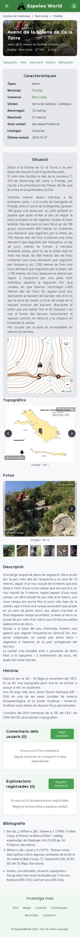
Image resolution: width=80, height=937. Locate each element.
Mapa (27, 908)
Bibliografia (65, 62)
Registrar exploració (61, 783)
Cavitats (41, 908)
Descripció (36, 62)
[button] (40, 365)
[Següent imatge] (72, 433)
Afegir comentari (62, 734)
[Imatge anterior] (8, 433)
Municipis (31, 915)
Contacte (49, 915)
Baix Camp (41, 16)
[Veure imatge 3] (36, 551)
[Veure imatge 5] (62, 551)
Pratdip (58, 16)
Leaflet (68, 391)
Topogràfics (10, 62)
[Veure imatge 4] (49, 551)
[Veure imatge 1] (9, 551)
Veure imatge (17, 457)
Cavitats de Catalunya (16, 16)
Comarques (59, 908)
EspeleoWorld (22, 929)
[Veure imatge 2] (22, 551)
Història (50, 62)
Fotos (23, 62)
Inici (15, 908)
